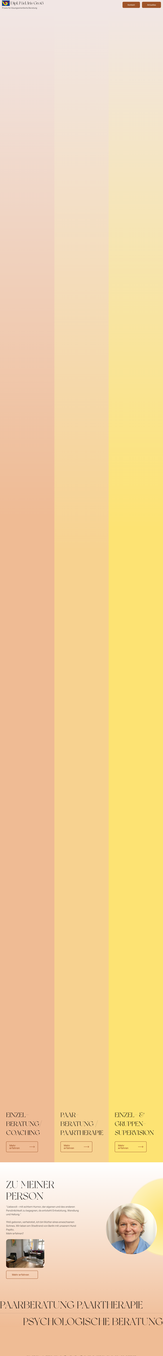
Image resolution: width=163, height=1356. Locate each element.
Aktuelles (151, 5)
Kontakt (131, 5)
